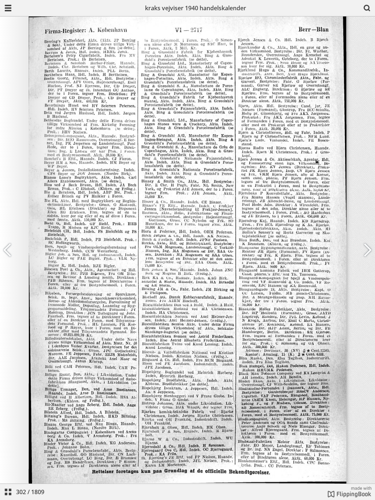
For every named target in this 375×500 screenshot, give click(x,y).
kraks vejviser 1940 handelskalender (195, 8)
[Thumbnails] (8, 492)
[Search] (367, 8)
